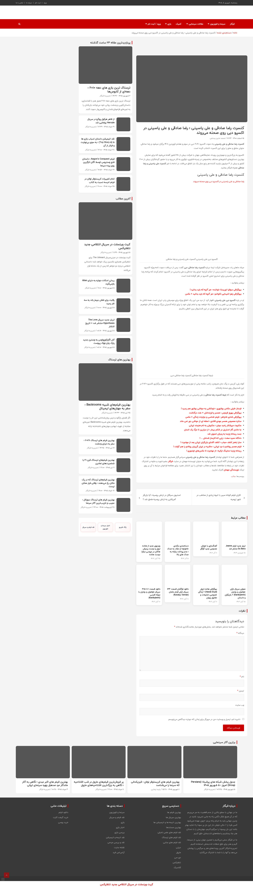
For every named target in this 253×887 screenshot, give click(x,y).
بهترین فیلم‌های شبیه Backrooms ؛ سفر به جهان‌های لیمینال (107, 406)
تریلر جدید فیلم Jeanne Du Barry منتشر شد (235, 547)
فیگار (232, 24)
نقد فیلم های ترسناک (171, 837)
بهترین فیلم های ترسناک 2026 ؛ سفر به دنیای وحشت (99, 442)
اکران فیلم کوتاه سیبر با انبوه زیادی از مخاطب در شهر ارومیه (219, 497)
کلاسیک (177, 867)
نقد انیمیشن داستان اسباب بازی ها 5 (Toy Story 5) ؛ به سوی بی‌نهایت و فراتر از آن (98, 142)
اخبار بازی (120, 827)
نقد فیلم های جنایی (172, 842)
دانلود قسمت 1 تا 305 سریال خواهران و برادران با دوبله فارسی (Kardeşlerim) (149, 593)
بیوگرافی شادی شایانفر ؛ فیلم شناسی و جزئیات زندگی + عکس (213, 417)
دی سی (177, 857)
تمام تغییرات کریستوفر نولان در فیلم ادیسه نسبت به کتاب (100, 180)
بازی (169, 24)
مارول (178, 852)
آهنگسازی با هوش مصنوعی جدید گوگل (208, 547)
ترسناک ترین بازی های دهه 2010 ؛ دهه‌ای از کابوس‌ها (109, 89)
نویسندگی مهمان (231, 470)
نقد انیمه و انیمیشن (115, 837)
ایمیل (240, 691)
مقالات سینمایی (196, 24)
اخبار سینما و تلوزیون (105, 527)
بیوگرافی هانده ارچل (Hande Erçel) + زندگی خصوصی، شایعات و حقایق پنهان (207, 593)
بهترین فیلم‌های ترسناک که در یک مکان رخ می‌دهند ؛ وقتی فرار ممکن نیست (98, 483)
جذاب (233, 476)
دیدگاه (240, 633)
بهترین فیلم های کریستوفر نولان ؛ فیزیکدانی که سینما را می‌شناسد (155, 783)
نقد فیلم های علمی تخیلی (169, 832)
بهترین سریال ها (173, 817)
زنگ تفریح (122, 527)
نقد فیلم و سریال (88, 527)
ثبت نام (38, 2)
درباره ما (29, 2)
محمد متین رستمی (217, 138)
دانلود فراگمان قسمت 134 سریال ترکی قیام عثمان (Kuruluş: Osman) (178, 591)
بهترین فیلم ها (174, 812)
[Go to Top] (6, 875)
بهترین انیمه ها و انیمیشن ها (167, 822)
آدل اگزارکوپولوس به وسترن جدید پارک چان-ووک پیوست (99, 341)
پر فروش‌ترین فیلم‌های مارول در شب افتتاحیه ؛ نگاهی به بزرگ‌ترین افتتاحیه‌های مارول (99, 783)
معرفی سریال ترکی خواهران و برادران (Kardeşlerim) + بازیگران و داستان (235, 593)
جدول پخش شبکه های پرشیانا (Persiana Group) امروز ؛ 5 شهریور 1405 (213, 783)
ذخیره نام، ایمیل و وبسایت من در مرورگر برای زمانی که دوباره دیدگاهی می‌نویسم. (204, 719)
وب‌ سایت (239, 705)
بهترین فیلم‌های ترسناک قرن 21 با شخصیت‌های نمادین (98, 461)
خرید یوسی (63, 822)
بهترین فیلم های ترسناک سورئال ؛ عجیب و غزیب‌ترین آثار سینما (98, 501)
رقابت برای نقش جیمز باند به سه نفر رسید (99, 301)
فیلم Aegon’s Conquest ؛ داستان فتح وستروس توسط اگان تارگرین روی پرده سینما (98, 162)
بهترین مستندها (173, 827)
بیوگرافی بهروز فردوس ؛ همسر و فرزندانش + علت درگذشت (215, 413)
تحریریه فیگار (105, 95)
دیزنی (178, 847)
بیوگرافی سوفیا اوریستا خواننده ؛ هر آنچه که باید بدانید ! (215, 289)
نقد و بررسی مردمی (116, 842)
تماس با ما (19, 2)
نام (242, 676)
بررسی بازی (120, 832)
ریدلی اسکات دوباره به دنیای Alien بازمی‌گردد (98, 282)
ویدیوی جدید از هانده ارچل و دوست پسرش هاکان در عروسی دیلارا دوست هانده (151, 550)
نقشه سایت (119, 847)
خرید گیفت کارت (60, 817)
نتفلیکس (177, 862)
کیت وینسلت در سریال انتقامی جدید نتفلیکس (107, 246)
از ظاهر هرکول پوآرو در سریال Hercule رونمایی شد (101, 120)
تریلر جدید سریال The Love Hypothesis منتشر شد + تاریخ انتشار (100, 323)
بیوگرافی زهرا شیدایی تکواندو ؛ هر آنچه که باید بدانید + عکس (213, 294)
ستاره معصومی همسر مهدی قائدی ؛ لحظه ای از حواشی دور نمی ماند (210, 421)
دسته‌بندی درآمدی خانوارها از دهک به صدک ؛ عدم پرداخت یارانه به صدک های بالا (178, 550)
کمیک (178, 24)
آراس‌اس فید (119, 852)
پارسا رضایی (155, 789)
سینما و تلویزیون (217, 24)
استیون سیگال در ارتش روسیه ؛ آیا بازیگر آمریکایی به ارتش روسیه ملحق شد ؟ (162, 497)
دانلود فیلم (63, 812)
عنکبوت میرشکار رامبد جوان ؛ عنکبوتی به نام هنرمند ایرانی (215, 425)
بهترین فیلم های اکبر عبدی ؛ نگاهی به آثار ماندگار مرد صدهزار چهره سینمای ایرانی (45, 783)
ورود (45, 2)
